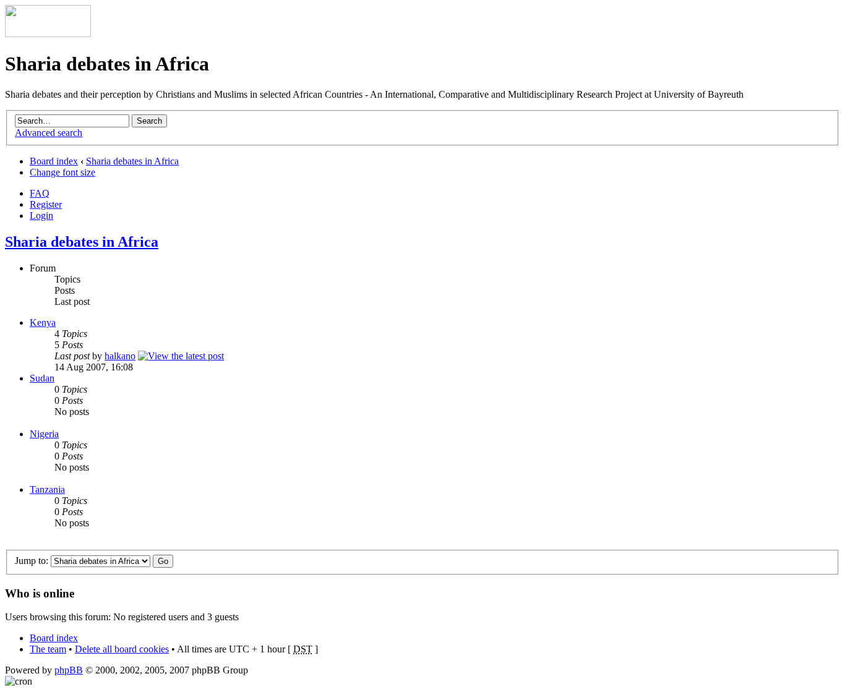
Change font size (62, 172)
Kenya (43, 322)
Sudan (42, 378)
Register (46, 204)
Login (41, 215)
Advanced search (48, 132)
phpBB (68, 670)
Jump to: (31, 560)
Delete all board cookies (122, 649)
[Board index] (48, 33)
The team (48, 649)
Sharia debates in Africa (132, 161)
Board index (54, 161)
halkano (120, 356)
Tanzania (47, 489)
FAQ (39, 193)
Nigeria (44, 434)
